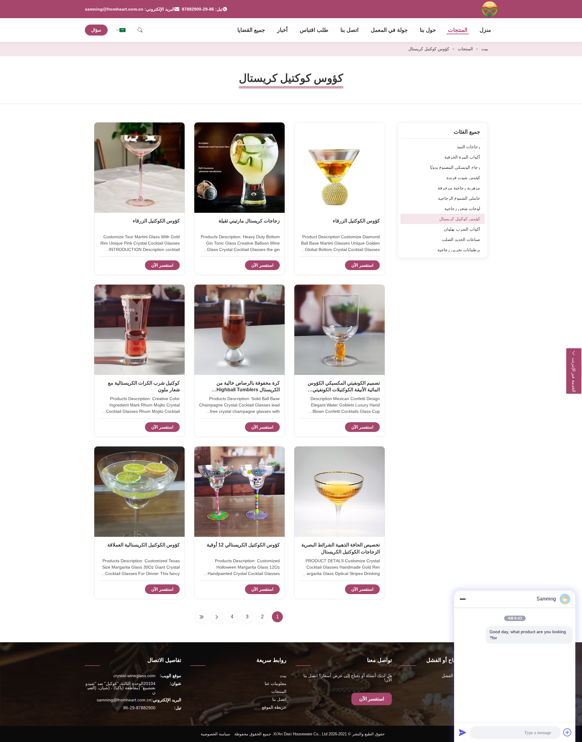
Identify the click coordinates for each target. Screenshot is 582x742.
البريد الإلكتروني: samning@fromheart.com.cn (130, 9)
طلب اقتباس (314, 30)
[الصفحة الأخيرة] (201, 616)
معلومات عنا (275, 683)
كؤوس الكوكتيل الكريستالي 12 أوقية (243, 544)
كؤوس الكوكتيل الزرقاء (356, 220)
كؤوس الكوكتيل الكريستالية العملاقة (143, 544)
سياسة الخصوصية (215, 734)
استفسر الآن (362, 265)
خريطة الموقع (274, 707)
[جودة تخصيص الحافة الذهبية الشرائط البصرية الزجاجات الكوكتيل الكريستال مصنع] (339, 491)
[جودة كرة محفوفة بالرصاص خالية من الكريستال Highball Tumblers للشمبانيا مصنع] (239, 330)
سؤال (96, 30)
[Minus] (462, 599)
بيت (484, 49)
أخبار (282, 30)
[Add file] (567, 732)
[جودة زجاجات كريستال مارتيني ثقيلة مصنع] (239, 167)
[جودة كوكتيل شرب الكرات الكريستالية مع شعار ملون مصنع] (139, 330)
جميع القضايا (251, 30)
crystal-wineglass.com (134, 675)
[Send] (462, 732)
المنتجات (457, 30)
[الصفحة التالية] (216, 616)
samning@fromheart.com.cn (124, 700)
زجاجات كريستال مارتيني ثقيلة (249, 220)
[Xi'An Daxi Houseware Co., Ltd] (489, 9)
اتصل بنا (349, 30)
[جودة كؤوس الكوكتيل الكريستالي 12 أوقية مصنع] (239, 491)
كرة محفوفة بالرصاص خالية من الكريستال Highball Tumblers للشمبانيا (248, 389)
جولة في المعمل (389, 30)
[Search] (140, 30)
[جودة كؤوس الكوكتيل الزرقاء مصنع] (339, 167)
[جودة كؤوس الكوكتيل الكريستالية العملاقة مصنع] (139, 491)
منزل (485, 30)
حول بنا (428, 30)
